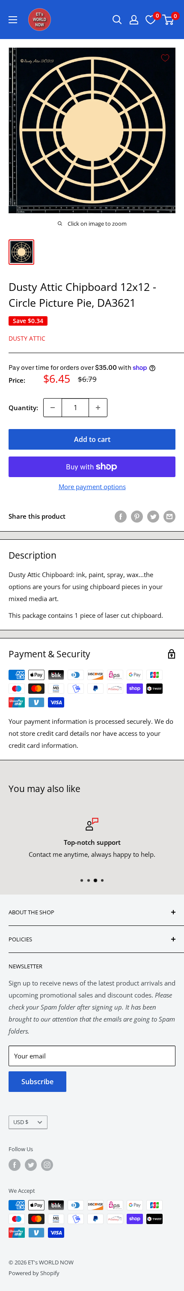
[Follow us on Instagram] (47, 1165)
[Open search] (117, 19)
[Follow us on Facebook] (15, 1165)
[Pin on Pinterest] (137, 516)
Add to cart (92, 439)
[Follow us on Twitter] (31, 1165)
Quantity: (23, 407)
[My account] (134, 19)
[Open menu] (13, 19)
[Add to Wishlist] (165, 58)
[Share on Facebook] (121, 516)
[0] (168, 20)
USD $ (20, 1122)
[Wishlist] (150, 19)
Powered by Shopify (34, 1273)
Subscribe (37, 1081)
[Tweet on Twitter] (153, 516)
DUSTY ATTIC (27, 338)
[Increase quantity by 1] (98, 408)
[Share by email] (169, 516)
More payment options (92, 486)
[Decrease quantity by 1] (53, 408)
